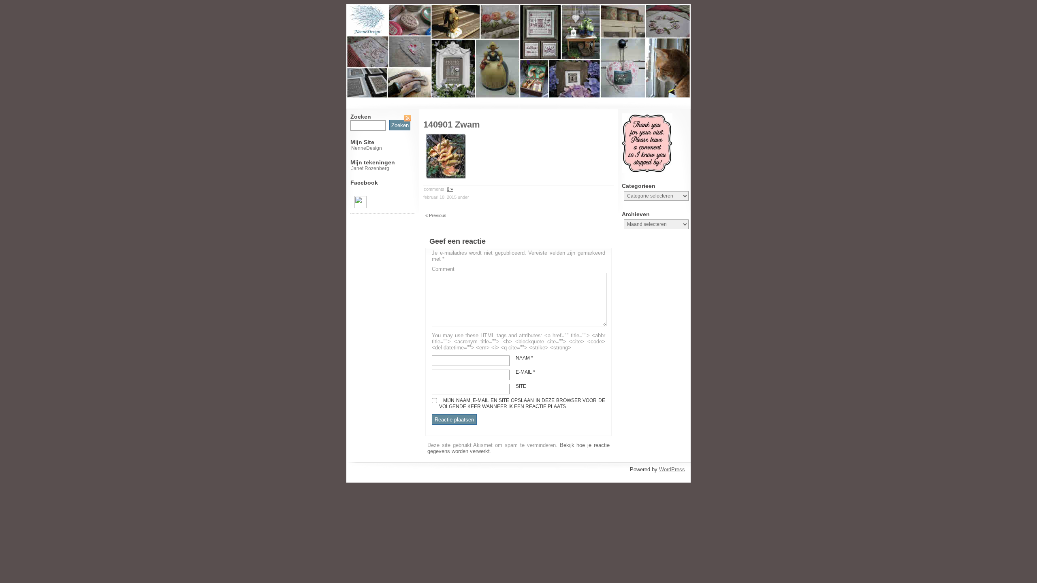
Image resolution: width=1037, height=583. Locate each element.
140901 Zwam (451, 124)
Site (521, 386)
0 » (450, 189)
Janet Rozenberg (370, 168)
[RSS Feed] (407, 118)
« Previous (435, 215)
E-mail (525, 372)
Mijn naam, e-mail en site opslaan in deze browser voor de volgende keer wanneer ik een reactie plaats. (522, 403)
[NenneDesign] (360, 206)
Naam (524, 358)
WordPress (672, 469)
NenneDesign (366, 148)
